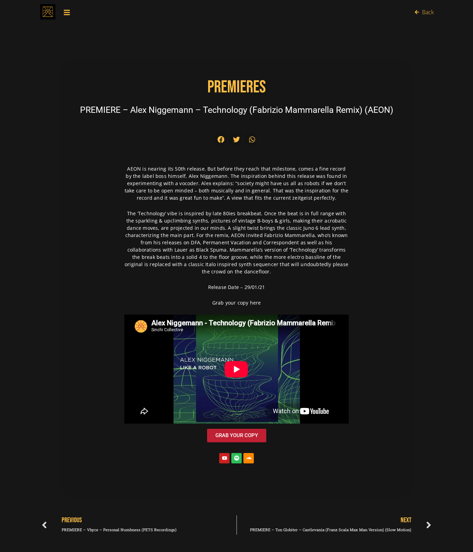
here (255, 302)
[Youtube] (224, 458)
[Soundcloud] (248, 458)
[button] (221, 139)
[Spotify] (236, 458)
